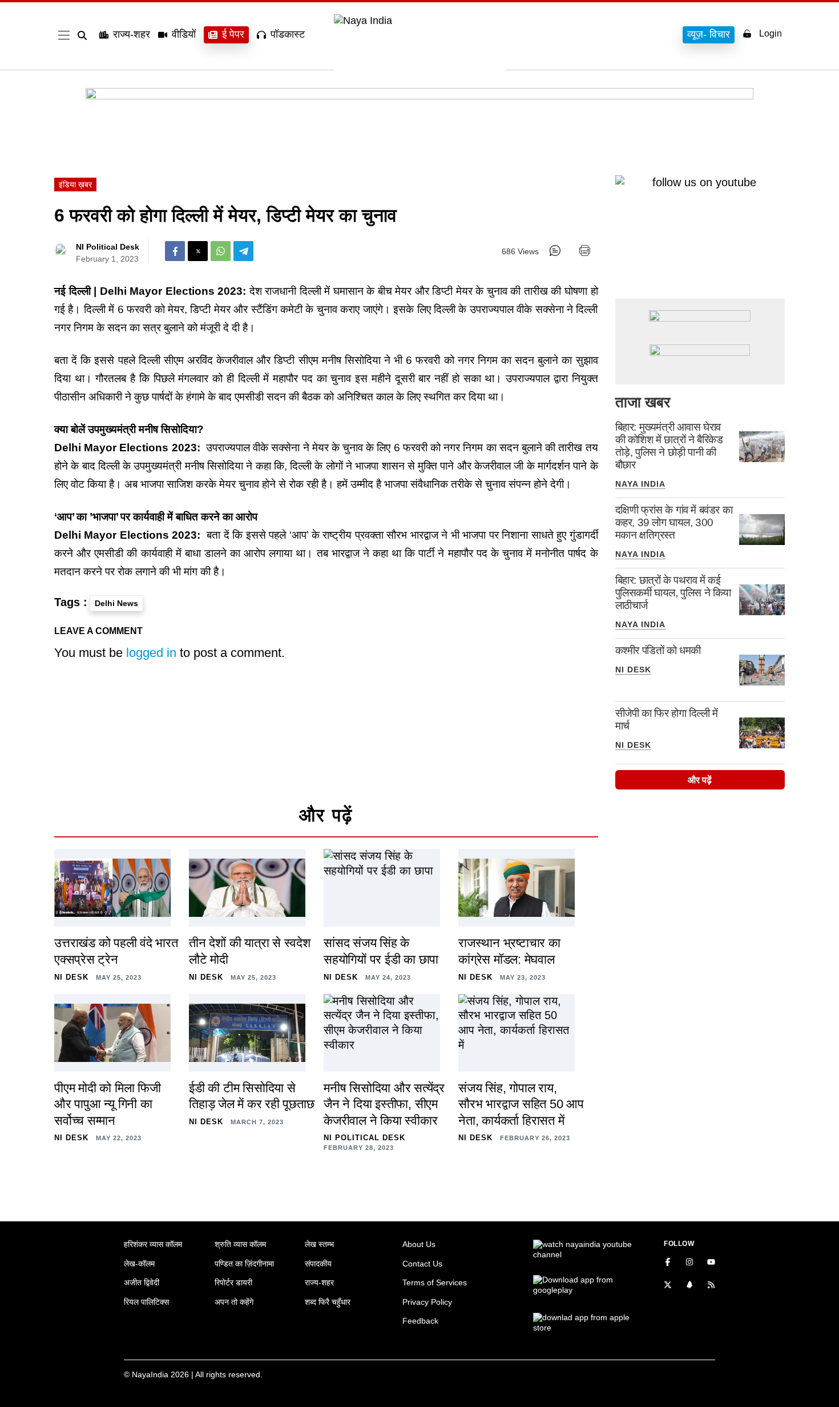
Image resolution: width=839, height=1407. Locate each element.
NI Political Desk (107, 246)
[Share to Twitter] (198, 251)
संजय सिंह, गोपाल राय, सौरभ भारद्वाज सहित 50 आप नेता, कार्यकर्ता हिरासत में (521, 1104)
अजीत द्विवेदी (141, 1282)
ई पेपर (233, 34)
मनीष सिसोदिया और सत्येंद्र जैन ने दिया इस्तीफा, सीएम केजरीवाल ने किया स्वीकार (384, 1104)
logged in (151, 653)
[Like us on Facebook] (668, 1263)
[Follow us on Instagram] (689, 1263)
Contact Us (422, 1263)
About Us (418, 1244)
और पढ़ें (700, 780)
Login (770, 33)
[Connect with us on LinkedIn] (689, 1285)
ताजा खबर (642, 402)
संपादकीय (318, 1263)
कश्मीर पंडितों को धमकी (658, 650)
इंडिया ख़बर (75, 184)
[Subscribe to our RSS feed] (711, 1285)
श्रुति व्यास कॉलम (240, 1244)
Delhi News (116, 603)
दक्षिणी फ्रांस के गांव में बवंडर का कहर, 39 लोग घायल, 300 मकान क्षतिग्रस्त (674, 522)
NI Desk (633, 669)
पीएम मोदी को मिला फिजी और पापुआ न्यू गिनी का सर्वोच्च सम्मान (107, 1104)
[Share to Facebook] (175, 251)
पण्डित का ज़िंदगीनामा (244, 1263)
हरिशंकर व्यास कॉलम (153, 1244)
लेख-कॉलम (139, 1263)
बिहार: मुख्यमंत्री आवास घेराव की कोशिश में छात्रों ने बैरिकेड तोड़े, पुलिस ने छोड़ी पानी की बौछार (669, 446)
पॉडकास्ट (288, 34)
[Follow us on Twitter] (668, 1285)
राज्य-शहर (131, 34)
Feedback (420, 1320)
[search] (84, 35)
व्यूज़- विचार (708, 34)
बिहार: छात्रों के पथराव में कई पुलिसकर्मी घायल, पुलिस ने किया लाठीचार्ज (673, 592)
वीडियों (184, 34)
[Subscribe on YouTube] (711, 1263)
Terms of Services (434, 1282)
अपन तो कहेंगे (234, 1301)
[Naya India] (419, 20)
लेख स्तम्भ (319, 1244)
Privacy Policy (427, 1301)
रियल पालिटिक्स (146, 1301)
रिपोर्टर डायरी (233, 1282)
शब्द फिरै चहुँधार (327, 1301)
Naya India (640, 483)
